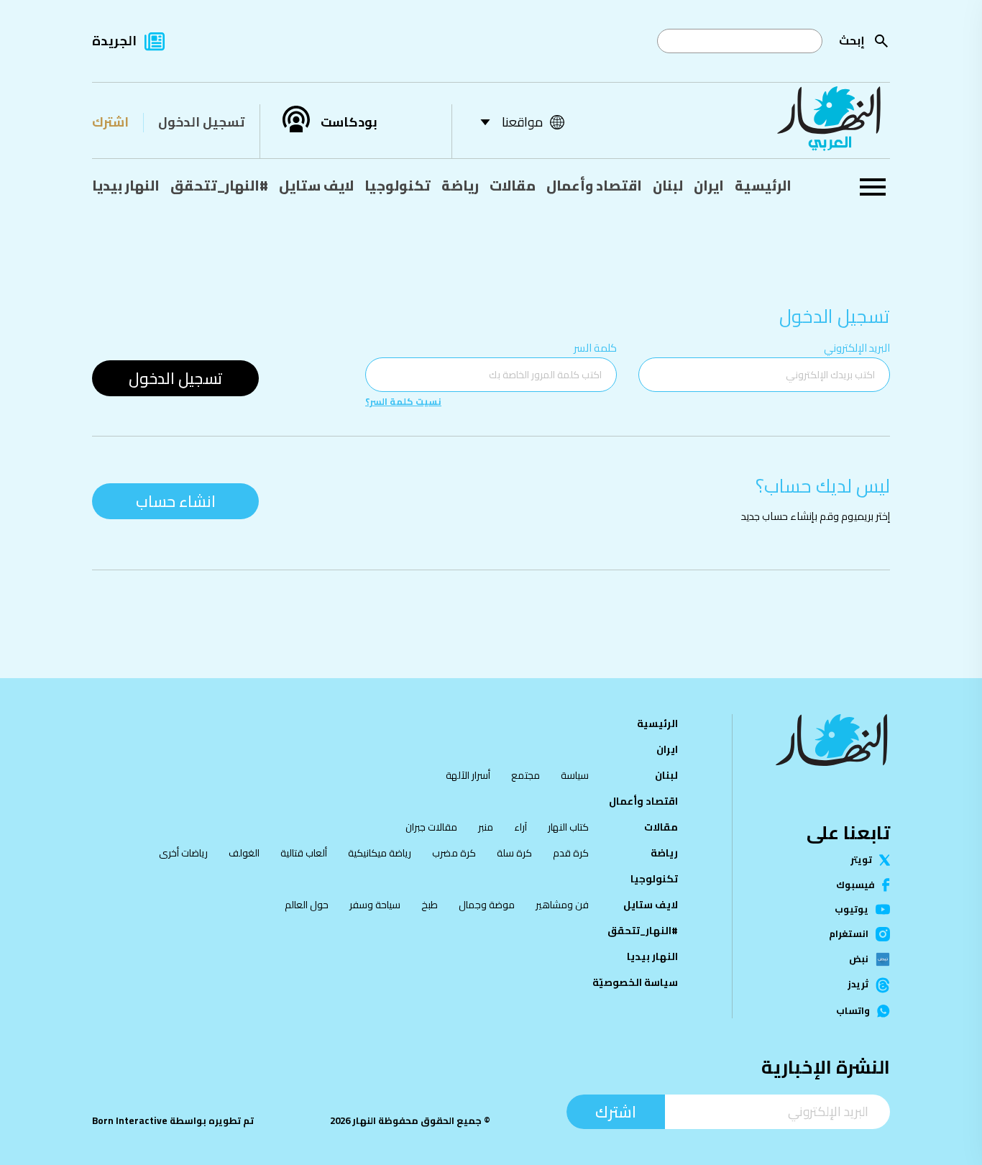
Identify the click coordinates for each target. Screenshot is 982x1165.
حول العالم (307, 904)
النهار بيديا (126, 185)
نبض (858, 959)
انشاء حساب (176, 501)
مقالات (513, 185)
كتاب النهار (568, 827)
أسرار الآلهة (468, 775)
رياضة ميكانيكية (379, 853)
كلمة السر (595, 347)
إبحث (852, 40)
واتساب (853, 1011)
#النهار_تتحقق (219, 185)
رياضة (460, 185)
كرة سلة (514, 853)
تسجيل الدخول (201, 122)
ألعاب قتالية (303, 853)
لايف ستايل (316, 185)
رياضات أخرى (183, 853)
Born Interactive (130, 1121)
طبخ (429, 904)
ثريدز (858, 985)
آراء (520, 827)
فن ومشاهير (562, 904)
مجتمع (525, 775)
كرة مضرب (454, 853)
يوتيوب (851, 909)
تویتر (861, 860)
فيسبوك (855, 885)
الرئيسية (763, 185)
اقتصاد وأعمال (594, 185)
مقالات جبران (431, 827)
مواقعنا (522, 122)
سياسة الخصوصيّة (635, 982)
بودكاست (349, 122)
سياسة (575, 775)
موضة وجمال (487, 904)
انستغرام (848, 934)
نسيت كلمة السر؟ (403, 401)
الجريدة (114, 40)
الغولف (244, 853)
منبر (485, 827)
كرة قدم (571, 853)
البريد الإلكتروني (857, 347)
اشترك (110, 122)
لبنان (668, 185)
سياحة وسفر (374, 904)
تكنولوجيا (397, 185)
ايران (709, 185)
